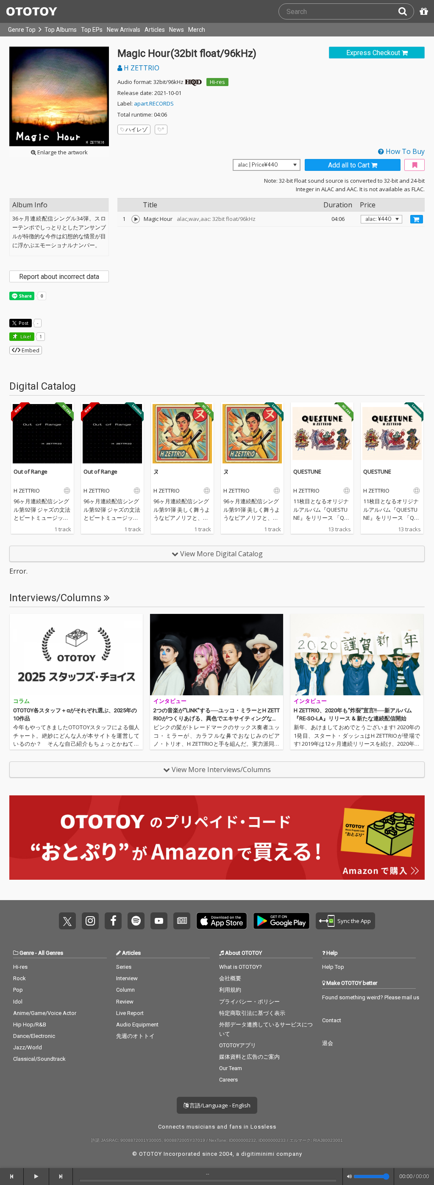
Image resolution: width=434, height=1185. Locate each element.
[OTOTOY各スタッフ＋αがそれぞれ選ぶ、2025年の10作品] (76, 654)
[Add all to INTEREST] (414, 165)
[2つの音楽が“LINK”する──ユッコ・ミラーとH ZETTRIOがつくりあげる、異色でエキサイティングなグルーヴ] (216, 654)
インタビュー (169, 701)
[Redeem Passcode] (422, 11)
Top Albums (61, 29)
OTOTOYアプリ (237, 1045)
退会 (327, 1043)
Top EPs (92, 29)
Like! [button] (25, 336)
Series (123, 967)
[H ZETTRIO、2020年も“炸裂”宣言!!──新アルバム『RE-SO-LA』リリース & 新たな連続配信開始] (356, 654)
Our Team (230, 1068)
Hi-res (217, 82)
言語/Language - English (219, 1105)
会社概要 (230, 978)
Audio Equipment (137, 1024)
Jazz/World (27, 1047)
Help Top (333, 967)
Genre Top (22, 29)
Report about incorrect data (59, 277)
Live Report (130, 1013)
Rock (19, 978)
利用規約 (230, 990)
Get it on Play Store (281, 920)
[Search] (406, 11)
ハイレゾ (136, 129)
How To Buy (404, 151)
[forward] (61, 1176)
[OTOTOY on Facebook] (113, 920)
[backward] (12, 1176)
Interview (127, 978)
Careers (228, 1079)
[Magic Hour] (135, 219)
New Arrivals (123, 29)
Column (125, 990)
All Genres (50, 953)
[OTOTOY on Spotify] (136, 920)
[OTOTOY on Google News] (181, 920)
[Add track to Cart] (416, 219)
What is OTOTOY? (240, 967)
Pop (18, 990)
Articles (155, 29)
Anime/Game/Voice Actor (44, 1013)
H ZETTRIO (140, 67)
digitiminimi (258, 1154)
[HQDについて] (193, 82)
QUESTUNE (307, 471)
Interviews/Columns (56, 598)
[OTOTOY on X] (67, 920)
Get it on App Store (221, 920)
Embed (29, 350)
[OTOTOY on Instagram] (90, 920)
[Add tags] (161, 129)
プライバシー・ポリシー (249, 1001)
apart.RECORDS (154, 103)
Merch (196, 29)
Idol (17, 1001)
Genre (26, 953)
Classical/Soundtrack (39, 1059)
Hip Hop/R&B (29, 1024)
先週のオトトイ (135, 1036)
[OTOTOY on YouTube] (158, 920)
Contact (331, 1020)
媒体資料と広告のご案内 (249, 1057)
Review (125, 1001)
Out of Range (30, 471)
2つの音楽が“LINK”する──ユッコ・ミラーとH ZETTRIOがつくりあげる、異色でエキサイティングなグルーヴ (216, 718)
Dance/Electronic (34, 1036)
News (176, 29)
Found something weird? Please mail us (370, 997)
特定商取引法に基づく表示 (252, 1013)
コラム (21, 701)
